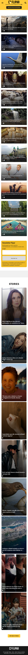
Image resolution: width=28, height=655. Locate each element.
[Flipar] (14, 648)
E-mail (4, 249)
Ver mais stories (14, 636)
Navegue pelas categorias (14, 7)
